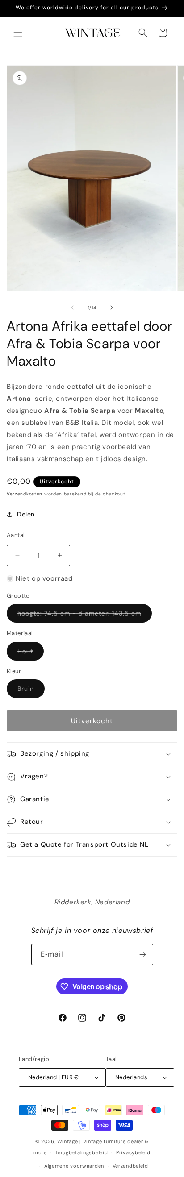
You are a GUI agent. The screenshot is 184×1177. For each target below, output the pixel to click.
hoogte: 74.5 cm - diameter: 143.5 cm (84, 616)
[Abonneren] (143, 954)
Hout (30, 654)
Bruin (31, 691)
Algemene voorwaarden (74, 1166)
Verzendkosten (24, 494)
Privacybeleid (133, 1152)
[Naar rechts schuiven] (111, 307)
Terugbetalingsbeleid (81, 1152)
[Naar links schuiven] (72, 307)
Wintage (67, 1141)
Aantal (16, 535)
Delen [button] (26, 514)
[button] (18, 32)
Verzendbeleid (130, 1166)
